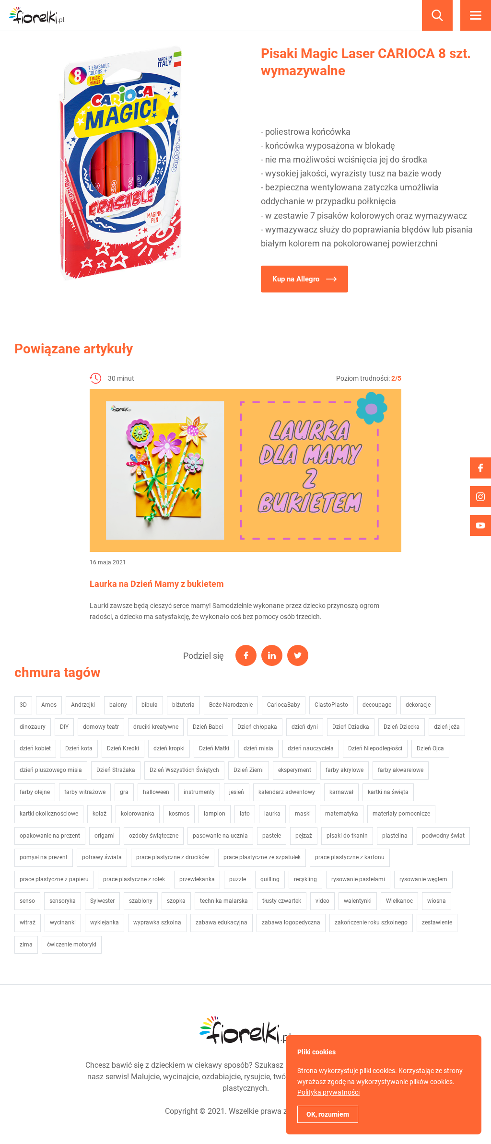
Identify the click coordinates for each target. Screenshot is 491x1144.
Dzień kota (79, 748)
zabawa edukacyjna (221, 922)
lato (245, 813)
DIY (64, 727)
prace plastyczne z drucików (172, 857)
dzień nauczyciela (311, 748)
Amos (49, 704)
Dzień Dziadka (350, 727)
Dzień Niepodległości (375, 748)
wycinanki (63, 922)
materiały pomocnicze (401, 813)
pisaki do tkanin (347, 835)
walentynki (358, 901)
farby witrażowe (84, 792)
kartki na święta (388, 792)
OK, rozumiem (327, 1114)
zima (26, 944)
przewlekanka (197, 879)
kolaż (99, 813)
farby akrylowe (344, 770)
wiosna (436, 901)
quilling (270, 879)
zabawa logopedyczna (291, 922)
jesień (236, 792)
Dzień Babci (208, 727)
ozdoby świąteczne (153, 835)
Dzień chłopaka (257, 727)
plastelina (395, 835)
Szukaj (437, 15)
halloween (156, 792)
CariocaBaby (283, 704)
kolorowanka (137, 813)
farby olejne (35, 792)
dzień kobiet (35, 748)
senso (27, 901)
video (322, 901)
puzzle (237, 879)
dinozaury (33, 727)
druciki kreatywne (155, 727)
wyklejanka (104, 922)
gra (124, 792)
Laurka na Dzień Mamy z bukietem (157, 584)
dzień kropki (169, 748)
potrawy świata (102, 857)
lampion (214, 813)
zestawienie (437, 922)
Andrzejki (83, 704)
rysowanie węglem (423, 879)
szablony (140, 901)
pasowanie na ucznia (220, 835)
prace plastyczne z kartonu (350, 857)
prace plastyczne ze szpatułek (262, 857)
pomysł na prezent (44, 857)
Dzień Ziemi (249, 770)
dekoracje (418, 704)
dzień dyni (305, 727)
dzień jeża (447, 727)
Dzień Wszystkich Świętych (184, 770)
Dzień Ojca (430, 748)
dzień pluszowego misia (51, 770)
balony (118, 704)
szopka (176, 901)
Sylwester (102, 901)
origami (104, 835)
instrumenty (199, 792)
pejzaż (303, 835)
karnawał (341, 792)
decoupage (376, 704)
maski (303, 813)
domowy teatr (101, 727)
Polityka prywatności (328, 1092)
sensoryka (62, 901)
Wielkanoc (399, 901)
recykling (305, 879)
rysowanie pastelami (358, 879)
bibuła (149, 704)
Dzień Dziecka (402, 727)
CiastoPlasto (331, 704)
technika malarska (224, 901)
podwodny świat (443, 835)
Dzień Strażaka (115, 770)
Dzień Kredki (123, 748)
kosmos (179, 813)
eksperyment (294, 770)
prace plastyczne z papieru (54, 879)
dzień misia (258, 748)
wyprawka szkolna (157, 922)
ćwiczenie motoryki (71, 944)
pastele (271, 835)
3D (23, 704)
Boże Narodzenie (231, 704)
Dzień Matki (214, 748)
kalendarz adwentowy (286, 792)
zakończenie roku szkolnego (371, 922)
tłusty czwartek (281, 901)
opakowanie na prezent (50, 835)
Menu (475, 15)
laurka (272, 813)
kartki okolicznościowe (49, 813)
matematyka (341, 813)
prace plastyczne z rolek (134, 879)
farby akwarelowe (400, 770)
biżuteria (183, 704)
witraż (27, 922)
